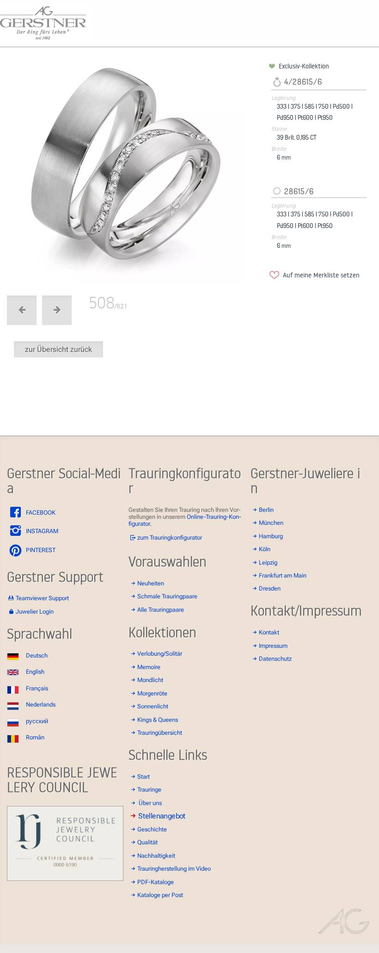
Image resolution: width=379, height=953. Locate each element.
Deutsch (37, 655)
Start (143, 776)
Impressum (273, 645)
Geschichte (152, 829)
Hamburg (271, 536)
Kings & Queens (157, 719)
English (35, 671)
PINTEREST (39, 550)
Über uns (150, 802)
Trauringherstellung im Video (174, 868)
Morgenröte (152, 693)
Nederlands (40, 704)
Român (35, 737)
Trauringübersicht (159, 732)
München (271, 522)
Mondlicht (150, 679)
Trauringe (149, 789)
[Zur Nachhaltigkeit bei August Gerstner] (65, 878)
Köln (264, 549)
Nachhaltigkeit (156, 855)
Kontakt (269, 632)
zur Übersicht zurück (58, 349)
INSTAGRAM (41, 531)
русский (37, 721)
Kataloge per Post (160, 895)
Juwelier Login (35, 611)
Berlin (266, 509)
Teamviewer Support (42, 598)
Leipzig (268, 562)
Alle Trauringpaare (160, 609)
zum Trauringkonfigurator (169, 537)
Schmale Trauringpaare (167, 596)
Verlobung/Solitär (159, 653)
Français (37, 688)
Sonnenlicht (152, 706)
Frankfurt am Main (282, 575)
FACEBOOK (39, 512)
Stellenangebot (162, 816)
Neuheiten (150, 583)
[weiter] (136, 174)
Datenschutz (275, 658)
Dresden (270, 588)
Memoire (148, 667)
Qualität (147, 842)
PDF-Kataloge (155, 882)
